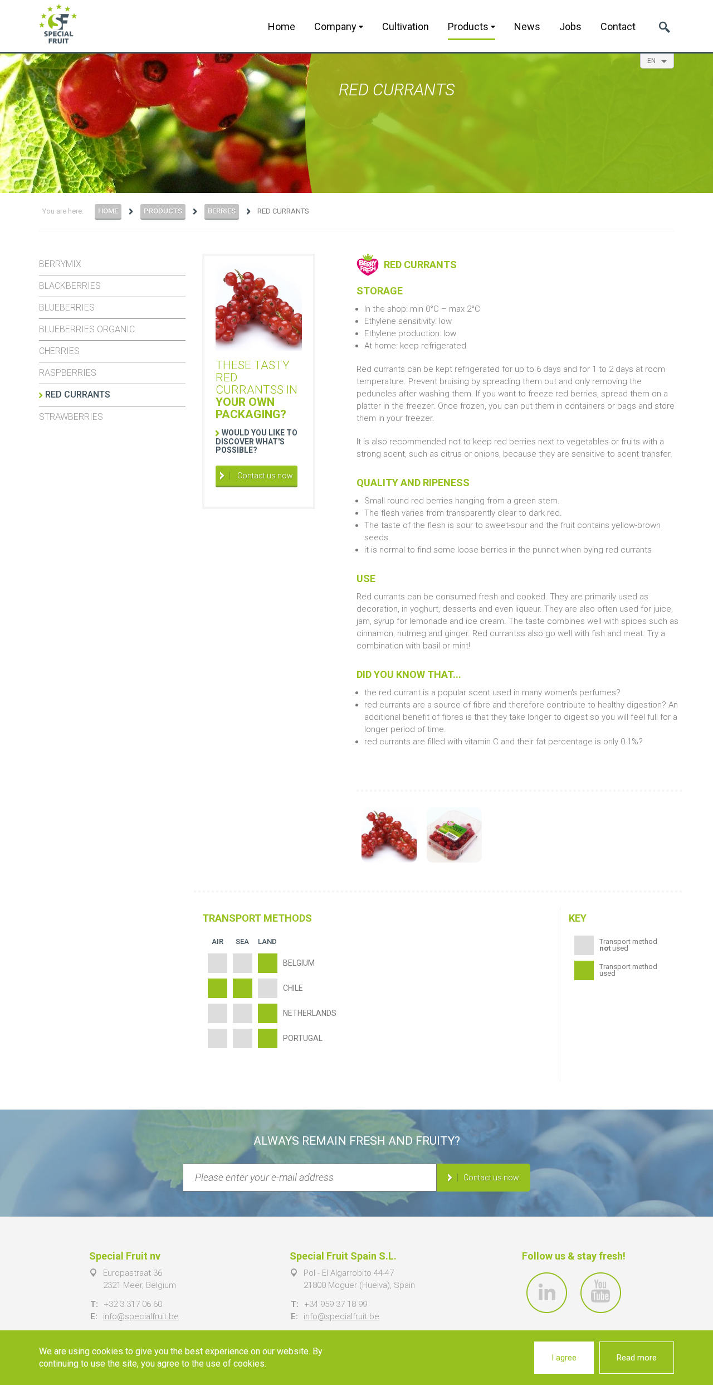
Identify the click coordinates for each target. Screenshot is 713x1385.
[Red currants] (389, 835)
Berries (222, 211)
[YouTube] (600, 1292)
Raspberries (67, 372)
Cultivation (405, 26)
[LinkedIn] (546, 1292)
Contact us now (264, 475)
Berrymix (60, 264)
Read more (637, 1358)
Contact (618, 26)
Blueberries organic (87, 329)
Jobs (570, 26)
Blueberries (67, 307)
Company (336, 26)
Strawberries (71, 416)
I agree (564, 1358)
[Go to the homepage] (58, 23)
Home (281, 26)
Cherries (59, 351)
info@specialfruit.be (141, 1316)
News (527, 26)
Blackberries (70, 285)
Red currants (77, 394)
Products (469, 26)
